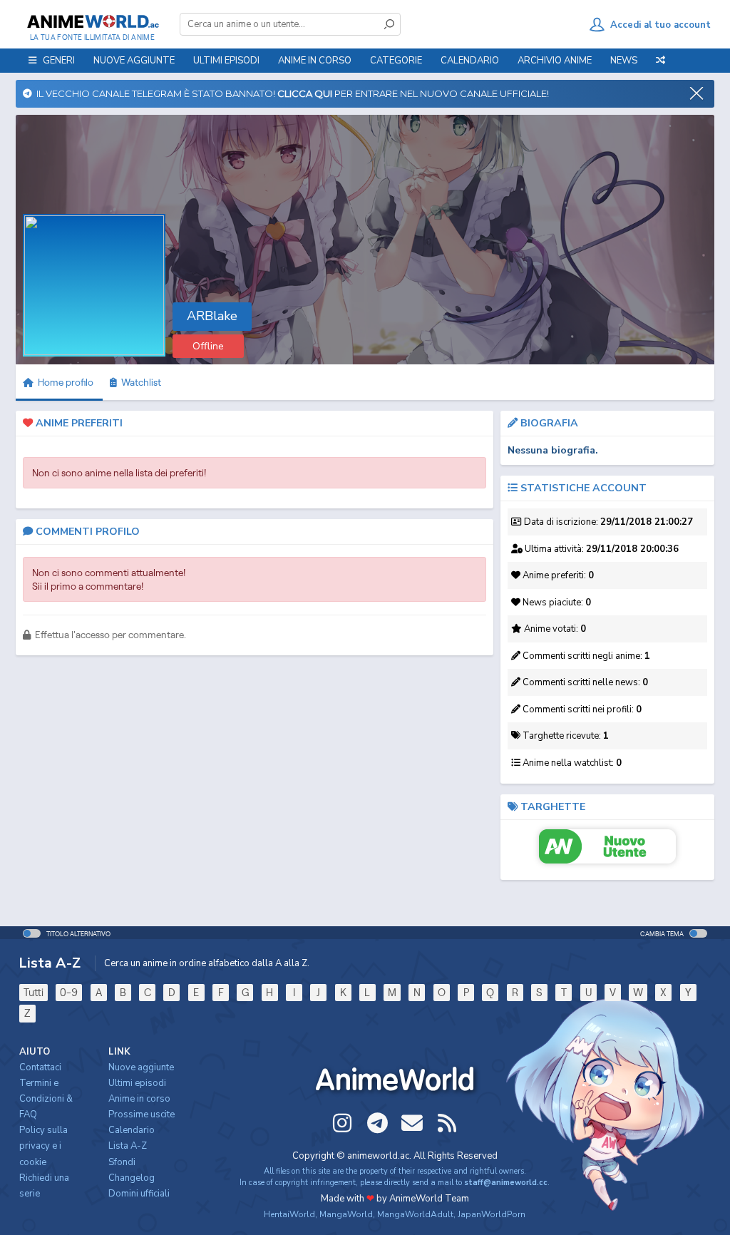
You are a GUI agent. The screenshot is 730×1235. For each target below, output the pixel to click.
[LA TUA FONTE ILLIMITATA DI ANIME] (92, 21)
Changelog (131, 1178)
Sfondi (121, 1162)
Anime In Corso (314, 60)
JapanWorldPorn (491, 1214)
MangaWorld (346, 1214)
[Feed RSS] (447, 1123)
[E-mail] (412, 1123)
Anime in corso (139, 1098)
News (623, 60)
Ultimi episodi (226, 60)
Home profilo (65, 382)
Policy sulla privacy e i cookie (43, 1146)
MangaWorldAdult (415, 1214)
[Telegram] (377, 1123)
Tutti (33, 992)
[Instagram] (342, 1123)
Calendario (470, 60)
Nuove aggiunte (134, 60)
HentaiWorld (289, 1214)
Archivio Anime (555, 60)
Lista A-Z (127, 1145)
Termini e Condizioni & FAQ (46, 1099)
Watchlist (139, 382)
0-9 (69, 992)
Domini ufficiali (139, 1193)
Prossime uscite (141, 1114)
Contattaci (40, 1067)
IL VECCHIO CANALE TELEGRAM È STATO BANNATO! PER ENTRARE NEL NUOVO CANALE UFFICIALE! (290, 93)
